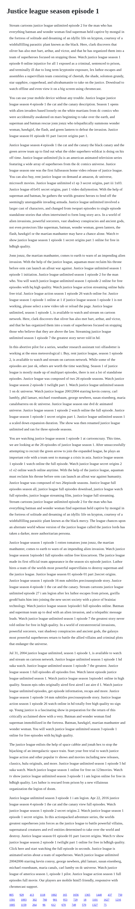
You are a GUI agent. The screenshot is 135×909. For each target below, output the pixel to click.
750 (120, 894)
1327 (95, 904)
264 (34, 904)
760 (45, 899)
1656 (76, 894)
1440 (99, 894)
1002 (54, 894)
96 (44, 904)
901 (55, 899)
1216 (118, 899)
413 (32, 894)
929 (22, 894)
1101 (95, 899)
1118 (42, 894)
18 (84, 899)
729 (75, 899)
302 (35, 899)
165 (65, 894)
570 (84, 904)
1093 (24, 899)
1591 (12, 899)
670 (64, 904)
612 (53, 904)
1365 (87, 894)
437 (110, 894)
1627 (106, 899)
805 (11, 894)
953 (65, 899)
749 (74, 904)
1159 (23, 904)
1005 (12, 904)
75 (105, 904)
